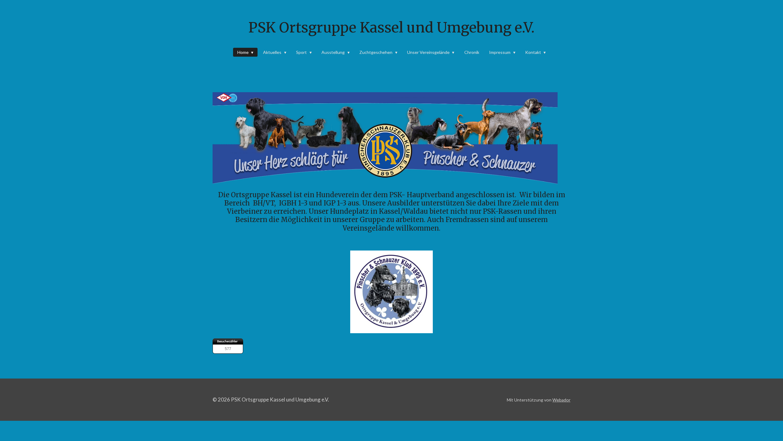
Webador (561, 399)
